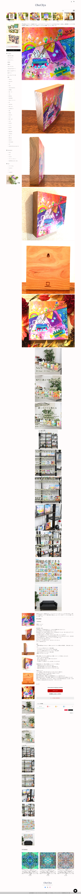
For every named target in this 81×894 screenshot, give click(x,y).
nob (9, 83)
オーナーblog (11, 165)
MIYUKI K (10, 123)
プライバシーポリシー (12, 158)
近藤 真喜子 (10, 131)
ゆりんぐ (10, 129)
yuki (9, 144)
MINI (9, 110)
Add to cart (55, 690)
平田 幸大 (10, 79)
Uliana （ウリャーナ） (12, 100)
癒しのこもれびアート (12, 70)
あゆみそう (10, 139)
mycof (10, 121)
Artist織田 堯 (11, 108)
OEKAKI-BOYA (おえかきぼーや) (14, 146)
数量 (37, 684)
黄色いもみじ (11, 106)
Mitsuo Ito (10, 114)
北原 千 (10, 135)
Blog (9, 154)
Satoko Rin (10, 81)
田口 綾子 (10, 127)
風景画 (9, 62)
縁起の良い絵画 (10, 55)
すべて (40, 706)
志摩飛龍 (10, 89)
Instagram (10, 172)
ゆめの (10, 85)
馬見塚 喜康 (10, 98)
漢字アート (10, 72)
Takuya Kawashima (12, 87)
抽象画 (9, 64)
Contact (10, 156)
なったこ (10, 125)
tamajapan (10, 133)
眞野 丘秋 (10, 137)
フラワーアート (10, 60)
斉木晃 (10, 112)
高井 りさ (10, 91)
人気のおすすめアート (12, 68)
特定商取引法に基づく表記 (13, 160)
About (10, 152)
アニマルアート (10, 57)
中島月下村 (10, 104)
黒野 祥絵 (10, 96)
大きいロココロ (10, 66)
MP (9, 102)
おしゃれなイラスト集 (12, 75)
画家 (8, 77)
